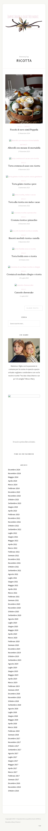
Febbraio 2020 (13, 641)
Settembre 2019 (14, 660)
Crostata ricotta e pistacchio (24, 220)
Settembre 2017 (14, 749)
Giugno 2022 (13, 537)
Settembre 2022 (14, 529)
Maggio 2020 (13, 630)
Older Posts (33, 308)
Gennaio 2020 (13, 645)
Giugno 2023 (13, 507)
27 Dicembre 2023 (24, 151)
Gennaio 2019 (13, 690)
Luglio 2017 (12, 757)
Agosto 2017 (13, 753)
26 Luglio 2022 (24, 278)
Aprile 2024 (12, 481)
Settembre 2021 (14, 570)
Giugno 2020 (13, 626)
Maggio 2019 (13, 675)
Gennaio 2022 (13, 555)
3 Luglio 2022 (24, 296)
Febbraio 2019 (13, 686)
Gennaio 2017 (13, 779)
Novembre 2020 (14, 608)
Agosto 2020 (13, 619)
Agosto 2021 (13, 574)
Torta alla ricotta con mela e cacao (24, 202)
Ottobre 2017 (13, 746)
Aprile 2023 (12, 511)
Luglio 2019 (12, 667)
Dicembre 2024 (14, 469)
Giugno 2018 (13, 716)
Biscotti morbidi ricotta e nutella (24, 238)
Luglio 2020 (12, 623)
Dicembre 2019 (14, 649)
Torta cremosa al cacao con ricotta (24, 165)
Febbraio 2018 (13, 731)
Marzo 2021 (12, 593)
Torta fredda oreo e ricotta (24, 256)
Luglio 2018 (12, 712)
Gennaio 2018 (13, 735)
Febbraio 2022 (13, 552)
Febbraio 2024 (13, 488)
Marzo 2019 (12, 682)
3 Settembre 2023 (24, 188)
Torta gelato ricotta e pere (24, 183)
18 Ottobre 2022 (24, 260)
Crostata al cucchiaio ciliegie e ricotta (24, 274)
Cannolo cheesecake (24, 292)
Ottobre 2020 (13, 611)
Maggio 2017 (13, 764)
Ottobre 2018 (13, 701)
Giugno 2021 (13, 581)
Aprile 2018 (12, 723)
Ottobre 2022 (13, 525)
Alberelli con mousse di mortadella (24, 147)
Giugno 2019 (13, 671)
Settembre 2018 (14, 705)
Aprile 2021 (12, 589)
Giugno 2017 (13, 761)
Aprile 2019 (12, 679)
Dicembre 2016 (14, 783)
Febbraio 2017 (13, 776)
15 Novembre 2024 (24, 133)
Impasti (27, 126)
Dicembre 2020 (14, 604)
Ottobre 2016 (13, 791)
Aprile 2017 (12, 768)
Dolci (19, 126)
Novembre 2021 (14, 563)
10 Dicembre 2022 (24, 206)
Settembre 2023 (14, 503)
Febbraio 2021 (13, 596)
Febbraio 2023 (13, 514)
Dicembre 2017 (14, 738)
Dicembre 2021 (14, 559)
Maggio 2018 (13, 720)
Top (40, 826)
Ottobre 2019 (13, 656)
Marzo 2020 (12, 637)
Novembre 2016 (14, 787)
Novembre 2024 (14, 473)
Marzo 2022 (12, 548)
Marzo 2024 (12, 484)
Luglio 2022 (12, 533)
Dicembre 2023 (14, 492)
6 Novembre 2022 (24, 242)
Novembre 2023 (14, 496)
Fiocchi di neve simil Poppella (24, 129)
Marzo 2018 (12, 727)
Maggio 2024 (13, 477)
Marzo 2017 (12, 772)
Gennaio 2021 (13, 600)
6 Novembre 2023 (24, 169)
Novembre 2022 (14, 522)
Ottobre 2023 (13, 499)
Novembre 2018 (14, 697)
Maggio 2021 (13, 585)
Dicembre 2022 (14, 518)
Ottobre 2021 (13, 567)
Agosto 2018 (13, 708)
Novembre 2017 (14, 742)
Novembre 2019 (14, 652)
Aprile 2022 (12, 544)
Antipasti (23, 145)
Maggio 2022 (13, 540)
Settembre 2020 (14, 615)
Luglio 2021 (12, 578)
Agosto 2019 (13, 664)
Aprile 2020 (12, 634)
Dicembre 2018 (14, 693)
